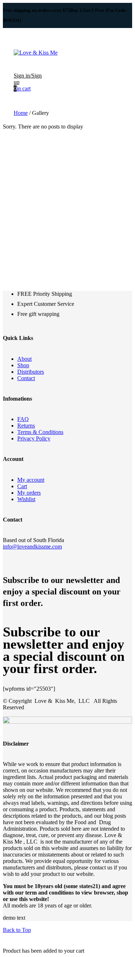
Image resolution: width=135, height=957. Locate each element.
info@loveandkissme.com (32, 546)
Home (21, 113)
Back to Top (17, 930)
